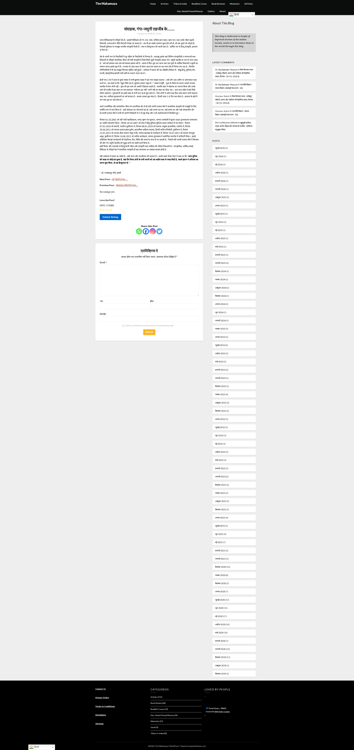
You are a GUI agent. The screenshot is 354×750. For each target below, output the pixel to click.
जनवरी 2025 (220, 263)
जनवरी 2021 (220, 558)
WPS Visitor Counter (222, 712)
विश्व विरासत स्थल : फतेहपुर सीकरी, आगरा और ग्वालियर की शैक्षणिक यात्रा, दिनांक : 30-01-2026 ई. (234, 73)
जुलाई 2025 (220, 213)
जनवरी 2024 (220, 320)
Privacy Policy (102, 697)
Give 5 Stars (107, 205)
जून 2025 (219, 222)
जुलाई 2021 (220, 526)
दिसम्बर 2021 (220, 485)
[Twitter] (159, 231)
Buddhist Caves (199, 3)
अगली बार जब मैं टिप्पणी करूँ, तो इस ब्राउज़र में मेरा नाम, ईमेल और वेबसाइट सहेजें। (149, 326)
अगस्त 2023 (220, 337)
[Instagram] (152, 231)
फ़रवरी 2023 (220, 369)
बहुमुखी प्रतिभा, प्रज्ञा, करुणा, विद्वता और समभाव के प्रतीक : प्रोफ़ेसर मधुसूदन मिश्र (234, 126)
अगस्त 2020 (220, 591)
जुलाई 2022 (220, 427)
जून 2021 (219, 534)
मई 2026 (219, 164)
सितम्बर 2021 (220, 509)
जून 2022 (219, 435)
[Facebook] (146, 231)
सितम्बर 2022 (220, 411)
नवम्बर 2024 (220, 279)
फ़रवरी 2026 (220, 181)
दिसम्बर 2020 (220, 567)
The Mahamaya (106, 3)
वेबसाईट (103, 314)
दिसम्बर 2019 (220, 657)
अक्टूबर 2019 (220, 665)
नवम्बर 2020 (220, 575)
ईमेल (152, 301)
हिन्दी (236, 14)
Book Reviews (218, 3)
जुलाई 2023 (220, 345)
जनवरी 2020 (220, 649)
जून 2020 (219, 608)
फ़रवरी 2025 (220, 255)
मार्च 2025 (219, 246)
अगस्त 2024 (220, 304)
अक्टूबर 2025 (220, 197)
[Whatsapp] (139, 231)
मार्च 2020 (219, 632)
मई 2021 (219, 542)
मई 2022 (219, 444)
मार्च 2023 (219, 361)
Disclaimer (100, 715)
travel (153, 727)
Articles (164, 3)
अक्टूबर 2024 (220, 287)
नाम (101, 301)
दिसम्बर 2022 (220, 386)
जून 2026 (219, 156)
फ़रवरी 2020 (220, 641)
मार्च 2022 (219, 460)
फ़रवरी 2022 (220, 468)
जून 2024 (219, 312)
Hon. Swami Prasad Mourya (190, 11)
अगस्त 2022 (220, 419)
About (222, 11)
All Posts (248, 3)
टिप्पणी (103, 262)
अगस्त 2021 (220, 517)
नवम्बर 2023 (220, 328)
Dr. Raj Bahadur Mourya (226, 69)
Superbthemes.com (197, 746)
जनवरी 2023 (220, 378)
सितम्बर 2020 (220, 583)
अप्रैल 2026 (220, 172)
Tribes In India (180, 3)
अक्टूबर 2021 (220, 501)
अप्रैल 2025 (220, 238)
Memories (235, 3)
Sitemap (99, 723)
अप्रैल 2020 (220, 624)
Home (153, 3)
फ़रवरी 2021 (220, 550)
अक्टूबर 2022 (220, 402)
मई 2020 (219, 616)
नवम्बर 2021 (220, 493)
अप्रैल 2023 (220, 353)
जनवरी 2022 (220, 476)
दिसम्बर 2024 (220, 271)
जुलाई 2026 (220, 148)
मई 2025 (219, 230)
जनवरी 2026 (220, 189)
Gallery (211, 11)
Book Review (156, 703)
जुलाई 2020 (220, 600)
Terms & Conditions (105, 706)
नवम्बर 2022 (220, 394)
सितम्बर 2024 (220, 296)
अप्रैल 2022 (220, 452)
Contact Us (100, 689)
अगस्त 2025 (220, 205)
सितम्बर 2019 (220, 673)
